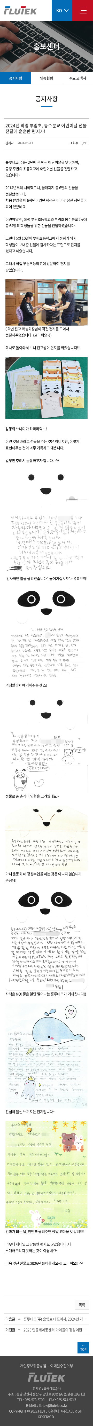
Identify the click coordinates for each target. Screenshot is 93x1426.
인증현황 (46, 78)
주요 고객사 (77, 78)
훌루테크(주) (20, 10)
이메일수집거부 (61, 1365)
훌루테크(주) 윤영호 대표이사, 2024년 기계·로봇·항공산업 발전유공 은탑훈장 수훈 (56, 1318)
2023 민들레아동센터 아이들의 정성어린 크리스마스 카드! (56, 1329)
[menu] (83, 10)
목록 (82, 1304)
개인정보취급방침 (33, 1365)
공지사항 (15, 78)
